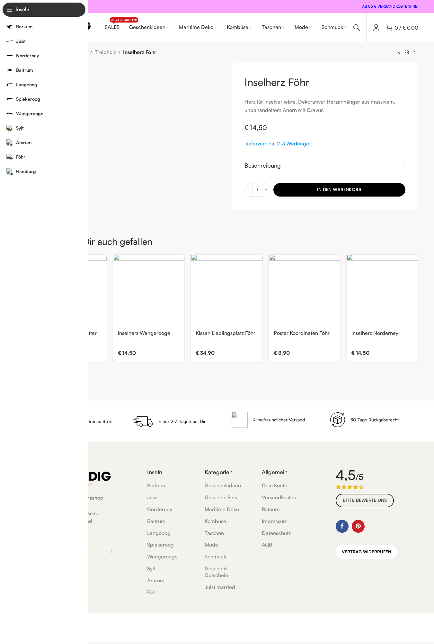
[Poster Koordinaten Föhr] (304, 290)
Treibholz (105, 52)
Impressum (275, 521)
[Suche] (356, 27)
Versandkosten (279, 497)
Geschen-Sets (221, 497)
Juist (152, 497)
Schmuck (215, 556)
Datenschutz (276, 533)
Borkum (156, 485)
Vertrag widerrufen (366, 551)
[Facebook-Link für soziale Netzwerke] (342, 526)
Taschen (214, 533)
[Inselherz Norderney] (382, 290)
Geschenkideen (223, 485)
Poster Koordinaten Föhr (302, 333)
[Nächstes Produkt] (414, 53)
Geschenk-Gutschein (217, 571)
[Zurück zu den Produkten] (407, 53)
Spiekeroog (160, 544)
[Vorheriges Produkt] (399, 53)
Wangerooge (162, 556)
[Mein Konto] (376, 27)
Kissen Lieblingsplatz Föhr (225, 333)
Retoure (271, 509)
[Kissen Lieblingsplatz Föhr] (226, 290)
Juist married (220, 587)
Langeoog (159, 533)
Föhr (152, 592)
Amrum (155, 580)
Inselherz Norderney (374, 333)
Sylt (151, 568)
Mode (211, 544)
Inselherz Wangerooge (144, 333)
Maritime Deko (222, 509)
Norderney (159, 509)
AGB (267, 544)
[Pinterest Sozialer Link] (358, 526)
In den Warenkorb (339, 189)
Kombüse (215, 521)
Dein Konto (274, 485)
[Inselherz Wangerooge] (148, 290)
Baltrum (156, 521)
